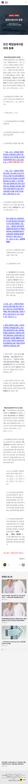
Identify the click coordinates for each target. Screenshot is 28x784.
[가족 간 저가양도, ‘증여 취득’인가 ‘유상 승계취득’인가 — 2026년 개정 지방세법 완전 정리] (14, 586)
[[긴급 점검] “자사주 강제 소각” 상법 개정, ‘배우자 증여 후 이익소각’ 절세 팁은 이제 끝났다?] (14, 704)
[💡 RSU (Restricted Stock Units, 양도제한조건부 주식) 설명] (14, 632)
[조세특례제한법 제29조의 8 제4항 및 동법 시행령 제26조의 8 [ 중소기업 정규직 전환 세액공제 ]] (14, 609)
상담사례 (11, 15)
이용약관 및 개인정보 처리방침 (14, 780)
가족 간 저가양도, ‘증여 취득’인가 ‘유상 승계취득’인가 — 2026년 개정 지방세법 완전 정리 (13, 596)
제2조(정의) (9, 471)
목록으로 (22, 558)
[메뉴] (25, 2)
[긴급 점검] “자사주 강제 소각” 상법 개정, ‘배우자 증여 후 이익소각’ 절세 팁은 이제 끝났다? (14, 763)
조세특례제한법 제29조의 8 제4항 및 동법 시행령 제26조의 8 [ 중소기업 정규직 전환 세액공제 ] (14, 619)
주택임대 (17, 15)
